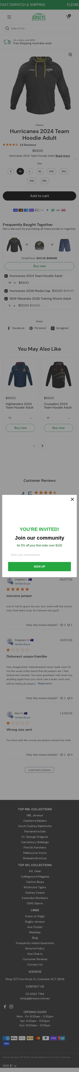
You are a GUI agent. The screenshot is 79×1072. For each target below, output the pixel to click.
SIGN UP (39, 566)
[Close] (72, 499)
